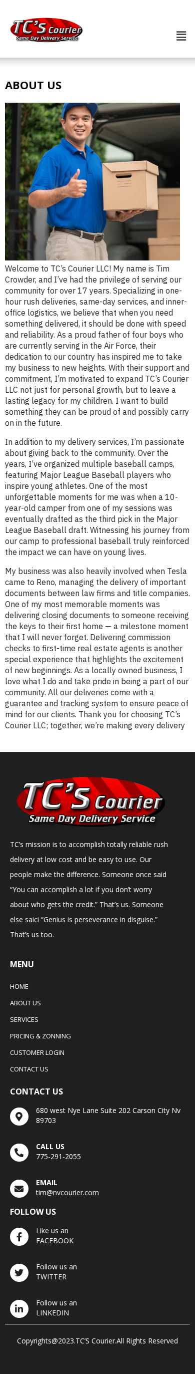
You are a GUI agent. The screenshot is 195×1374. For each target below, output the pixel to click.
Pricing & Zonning (40, 1035)
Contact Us (29, 1068)
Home (19, 986)
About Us (25, 1002)
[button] (181, 36)
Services (24, 1019)
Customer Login (37, 1052)
